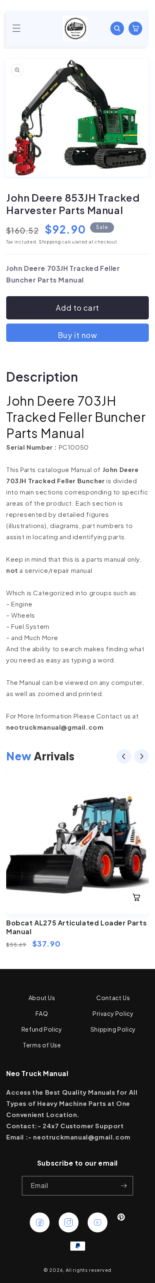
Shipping (50, 241)
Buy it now (77, 335)
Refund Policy (41, 1029)
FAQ (42, 1013)
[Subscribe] (123, 1185)
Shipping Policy (113, 1029)
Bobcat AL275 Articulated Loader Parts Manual (76, 927)
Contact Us (113, 997)
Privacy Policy (113, 1013)
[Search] (117, 28)
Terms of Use (42, 1045)
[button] (16, 28)
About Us (42, 997)
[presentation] (124, 758)
